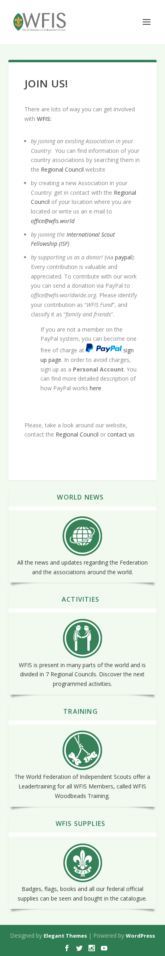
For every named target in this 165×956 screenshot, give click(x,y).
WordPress (140, 935)
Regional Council (62, 169)
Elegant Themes (65, 935)
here (95, 388)
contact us (121, 434)
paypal (123, 257)
